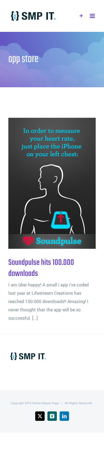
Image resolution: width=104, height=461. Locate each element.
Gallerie (61, 183)
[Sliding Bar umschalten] (81, 16)
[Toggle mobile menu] (93, 16)
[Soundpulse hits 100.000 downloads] (52, 183)
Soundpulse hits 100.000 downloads (43, 183)
